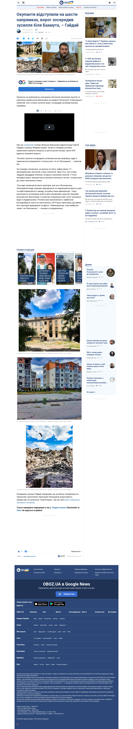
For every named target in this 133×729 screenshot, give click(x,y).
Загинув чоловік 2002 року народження (98, 219)
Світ (44, 612)
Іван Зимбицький (92, 301)
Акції (55, 638)
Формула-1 (62, 625)
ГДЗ (35, 631)
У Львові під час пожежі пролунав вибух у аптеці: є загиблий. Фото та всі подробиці (100, 213)
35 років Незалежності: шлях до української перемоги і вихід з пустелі (95, 272)
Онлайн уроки (51, 631)
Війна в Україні (51, 7)
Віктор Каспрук (91, 289)
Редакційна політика (29, 556)
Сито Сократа (91, 386)
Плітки (42, 664)
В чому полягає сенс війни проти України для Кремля (97, 285)
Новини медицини (40, 658)
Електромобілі (47, 638)
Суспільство (99, 612)
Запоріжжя (47, 618)
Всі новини (112, 612)
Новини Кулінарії (51, 645)
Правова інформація (81, 569)
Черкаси (62, 618)
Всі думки (90, 392)
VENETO (78, 7)
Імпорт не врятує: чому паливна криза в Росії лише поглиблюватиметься (96, 366)
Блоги (84, 612)
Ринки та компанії (39, 651)
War (36, 30)
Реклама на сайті (39, 572)
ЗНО (64, 631)
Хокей (51, 625)
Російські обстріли (90, 7)
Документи (57, 572)
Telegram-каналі (59, 507)
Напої (43, 645)
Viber (19, 510)
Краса (47, 664)
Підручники (42, 631)
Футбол (36, 625)
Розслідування (74, 612)
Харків (40, 618)
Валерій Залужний (92, 277)
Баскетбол (43, 625)
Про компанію (38, 569)
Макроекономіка (52, 651)
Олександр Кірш (91, 358)
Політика (33, 612)
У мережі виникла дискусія (94, 49)
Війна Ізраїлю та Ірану (66, 7)
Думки (88, 264)
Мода (53, 664)
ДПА (59, 631)
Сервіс (61, 638)
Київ (35, 618)
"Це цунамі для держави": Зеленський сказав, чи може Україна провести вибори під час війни (99, 193)
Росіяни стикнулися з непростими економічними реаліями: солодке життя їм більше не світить (97, 380)
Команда (57, 569)
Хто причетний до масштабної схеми (97, 182)
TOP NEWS (90, 145)
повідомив (29, 145)
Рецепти (36, 645)
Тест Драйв (37, 638)
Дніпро (55, 618)
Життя (58, 612)
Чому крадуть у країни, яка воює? (96, 296)
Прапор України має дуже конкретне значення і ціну (97, 342)
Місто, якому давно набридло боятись (94, 353)
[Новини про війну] (61, 557)
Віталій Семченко (28, 30)
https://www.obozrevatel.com (85, 674)
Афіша (36, 664)
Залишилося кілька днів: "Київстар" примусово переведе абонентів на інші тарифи (94, 85)
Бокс (55, 625)
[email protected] (41, 713)
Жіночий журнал (62, 664)
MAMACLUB (51, 658)
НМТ (68, 631)
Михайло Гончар (92, 372)
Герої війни (40, 7)
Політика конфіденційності (103, 569)
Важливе (89, 13)
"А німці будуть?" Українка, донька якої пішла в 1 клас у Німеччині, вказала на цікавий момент (100, 43)
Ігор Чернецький (91, 346)
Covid (58, 658)
